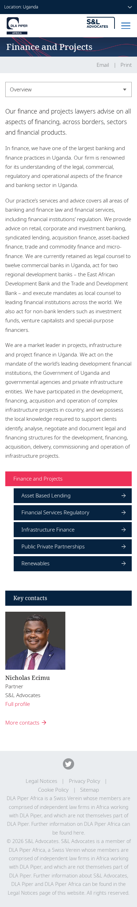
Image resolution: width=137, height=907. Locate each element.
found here (71, 832)
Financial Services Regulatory (55, 512)
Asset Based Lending (46, 495)
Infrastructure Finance (47, 529)
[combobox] (68, 89)
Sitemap (89, 789)
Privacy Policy (84, 781)
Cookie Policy (53, 789)
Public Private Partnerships (53, 546)
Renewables (35, 563)
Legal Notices (41, 781)
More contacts (22, 722)
